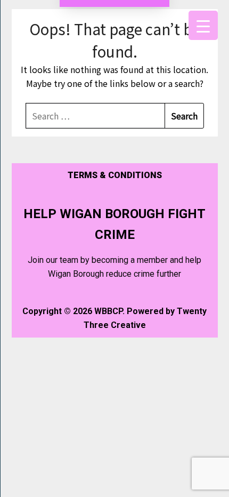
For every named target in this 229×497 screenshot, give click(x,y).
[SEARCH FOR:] (95, 116)
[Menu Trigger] (203, 25)
